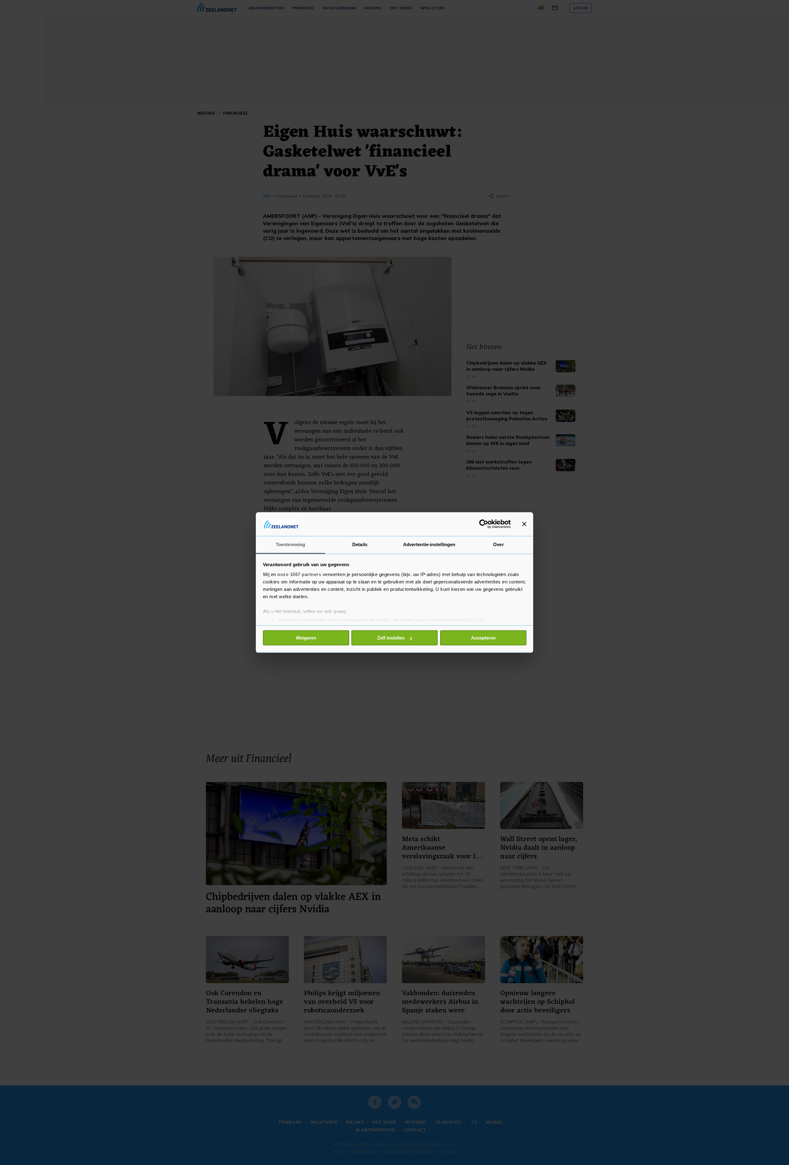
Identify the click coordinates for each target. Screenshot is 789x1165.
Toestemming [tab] (290, 544)
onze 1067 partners (299, 574)
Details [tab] (359, 544)
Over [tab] (498, 544)
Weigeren (306, 637)
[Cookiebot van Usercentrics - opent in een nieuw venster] (484, 524)
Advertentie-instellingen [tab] (429, 544)
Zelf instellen (391, 637)
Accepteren (483, 637)
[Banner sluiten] (524, 524)
